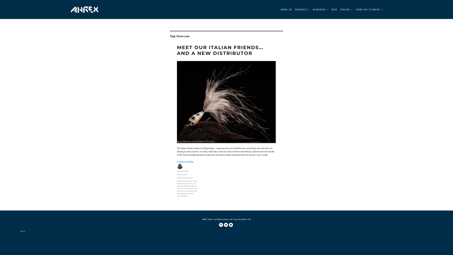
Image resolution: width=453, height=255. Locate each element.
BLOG (334, 9)
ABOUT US (286, 9)
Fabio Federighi (183, 186)
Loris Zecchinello (190, 188)
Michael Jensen (183, 171)
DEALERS (345, 9)
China (195, 181)
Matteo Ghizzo (182, 191)
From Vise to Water (368, 9)
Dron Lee (192, 184)
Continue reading (185, 161)
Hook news (181, 178)
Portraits (189, 178)
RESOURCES (319, 9)
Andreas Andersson (184, 181)
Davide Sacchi (182, 184)
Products (301, 9)
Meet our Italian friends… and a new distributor (220, 50)
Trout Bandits (182, 196)
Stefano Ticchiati (187, 193)
